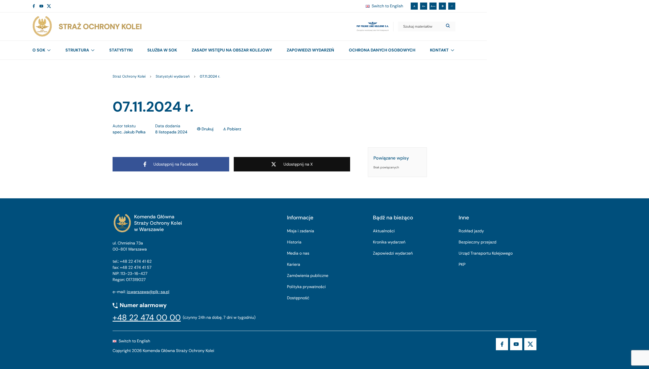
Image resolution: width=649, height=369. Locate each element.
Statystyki (121, 50)
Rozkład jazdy (471, 231)
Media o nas (298, 253)
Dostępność (298, 298)
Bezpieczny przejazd (477, 242)
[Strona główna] (86, 26)
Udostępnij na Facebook (175, 164)
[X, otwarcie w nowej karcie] (49, 6)
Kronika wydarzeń (389, 242)
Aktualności (384, 231)
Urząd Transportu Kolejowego (486, 253)
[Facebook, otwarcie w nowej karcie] (33, 6)
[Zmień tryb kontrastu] (442, 6)
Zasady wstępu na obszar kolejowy (232, 50)
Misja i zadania (300, 231)
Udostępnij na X (298, 164)
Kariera (293, 264)
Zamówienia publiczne (307, 275)
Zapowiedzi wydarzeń (310, 50)
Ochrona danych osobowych (382, 50)
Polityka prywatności (306, 286)
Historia (294, 242)
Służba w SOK (162, 50)
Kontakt (439, 50)
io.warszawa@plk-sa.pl (148, 291)
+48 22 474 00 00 (147, 317)
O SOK (38, 50)
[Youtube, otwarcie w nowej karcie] (41, 6)
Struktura (77, 50)
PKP (462, 264)
